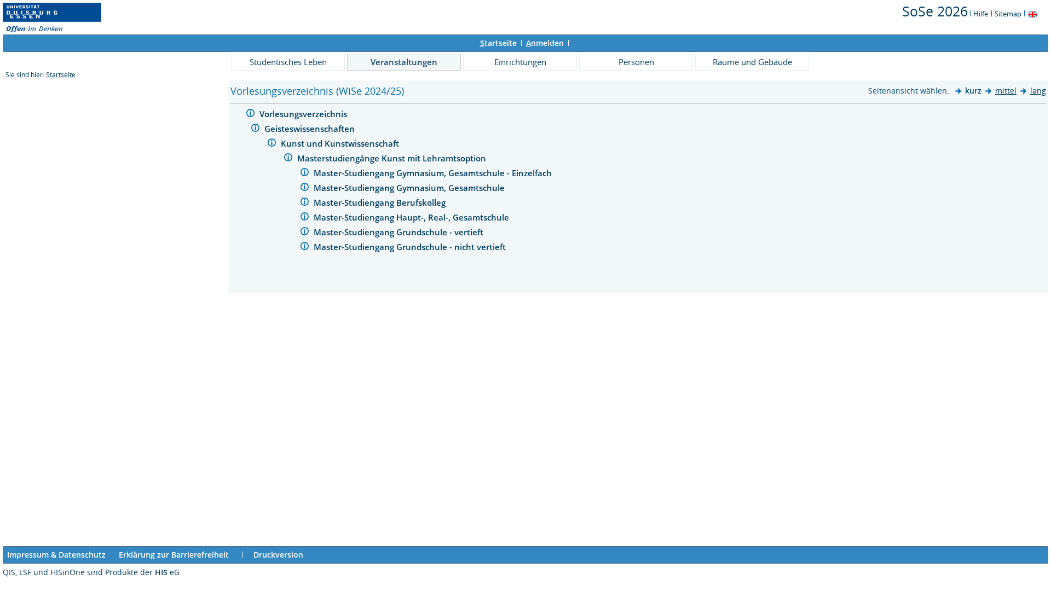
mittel (1006, 90)
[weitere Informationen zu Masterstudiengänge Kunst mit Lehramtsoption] (288, 159)
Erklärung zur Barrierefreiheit (174, 554)
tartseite (498, 43)
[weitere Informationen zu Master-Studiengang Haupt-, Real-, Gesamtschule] (304, 218)
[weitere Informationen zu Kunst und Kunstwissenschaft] (271, 144)
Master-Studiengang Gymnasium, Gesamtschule (410, 187)
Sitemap (1008, 14)
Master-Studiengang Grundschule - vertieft (400, 232)
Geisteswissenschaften (310, 128)
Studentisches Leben (288, 61)
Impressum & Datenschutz (56, 554)
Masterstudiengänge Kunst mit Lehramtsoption (392, 158)
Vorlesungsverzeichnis (304, 113)
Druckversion (278, 554)
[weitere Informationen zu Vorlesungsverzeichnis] (250, 114)
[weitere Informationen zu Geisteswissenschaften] (255, 129)
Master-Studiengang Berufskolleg (381, 202)
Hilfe (980, 14)
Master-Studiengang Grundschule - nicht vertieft (411, 246)
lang (1038, 90)
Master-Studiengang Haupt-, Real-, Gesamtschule (412, 217)
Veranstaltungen (404, 61)
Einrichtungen (520, 61)
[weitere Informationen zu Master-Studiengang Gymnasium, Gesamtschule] (304, 188)
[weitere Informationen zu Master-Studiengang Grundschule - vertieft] (304, 233)
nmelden (545, 43)
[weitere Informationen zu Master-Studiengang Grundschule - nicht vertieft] (304, 247)
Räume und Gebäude (752, 61)
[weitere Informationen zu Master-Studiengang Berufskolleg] (304, 203)
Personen (636, 61)
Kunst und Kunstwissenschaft (341, 143)
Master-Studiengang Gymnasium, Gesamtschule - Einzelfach (434, 172)
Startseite (61, 75)
